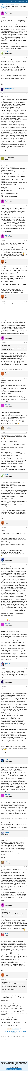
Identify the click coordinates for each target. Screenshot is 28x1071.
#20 (26, 800)
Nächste (15, 1028)
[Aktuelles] (26, 1)
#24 (26, 939)
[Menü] (2, 1)
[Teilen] (25, 18)
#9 (26, 342)
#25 (26, 979)
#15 (26, 564)
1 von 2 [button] (9, 1028)
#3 (26, 93)
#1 (26, 17)
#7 (26, 266)
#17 (26, 668)
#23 (26, 909)
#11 (26, 410)
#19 (26, 765)
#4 (26, 163)
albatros (4, 8)
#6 (26, 240)
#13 (26, 480)
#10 (26, 378)
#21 (26, 838)
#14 (26, 527)
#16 (26, 629)
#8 (26, 301)
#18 (26, 686)
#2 (26, 57)
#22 (26, 866)
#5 (26, 205)
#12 (26, 432)
